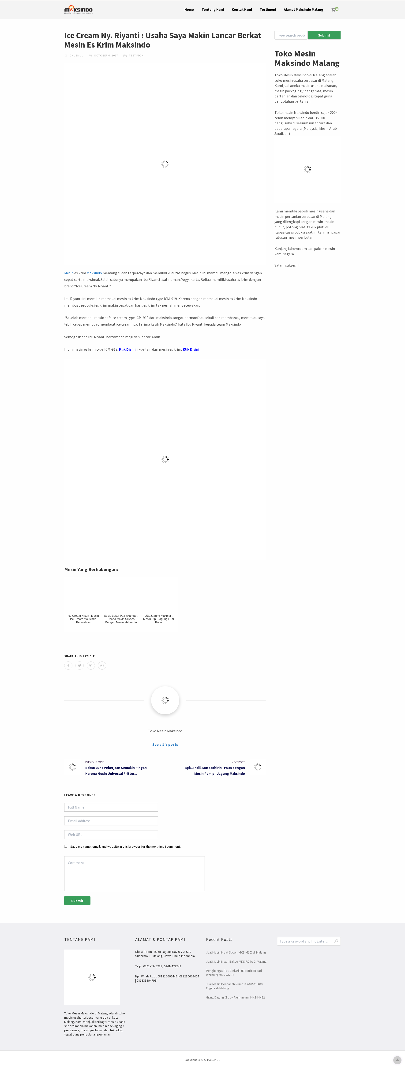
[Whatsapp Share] (102, 665)
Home (189, 9)
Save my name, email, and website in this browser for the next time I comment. (125, 846)
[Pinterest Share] (91, 665)
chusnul (76, 55)
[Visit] (165, 700)
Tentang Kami (213, 9)
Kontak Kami (242, 9)
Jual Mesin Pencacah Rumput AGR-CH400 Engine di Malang (234, 986)
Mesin (69, 273)
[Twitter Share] (79, 665)
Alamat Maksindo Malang (303, 9)
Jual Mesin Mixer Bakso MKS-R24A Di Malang (236, 961)
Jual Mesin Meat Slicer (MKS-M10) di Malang (236, 952)
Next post (238, 762)
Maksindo (94, 273)
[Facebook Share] (68, 665)
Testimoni (268, 9)
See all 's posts (165, 744)
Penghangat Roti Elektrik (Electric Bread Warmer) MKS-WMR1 (234, 973)
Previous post (94, 762)
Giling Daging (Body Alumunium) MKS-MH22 (235, 997)
